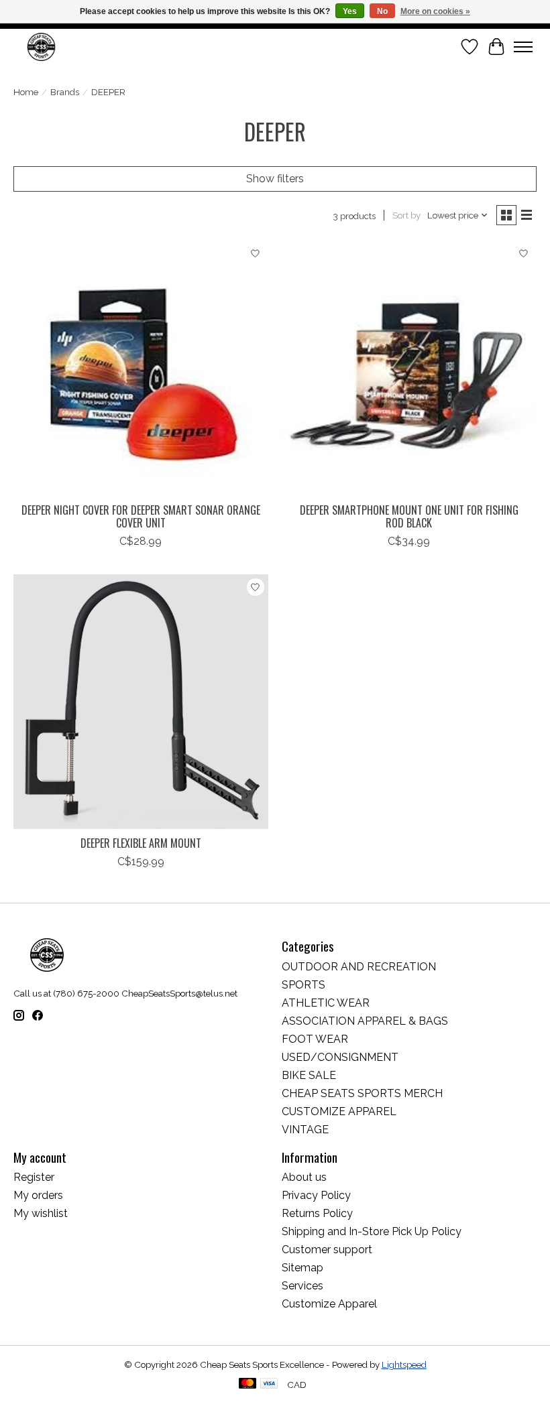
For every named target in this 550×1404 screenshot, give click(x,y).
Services (302, 1285)
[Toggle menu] (523, 47)
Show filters (275, 178)
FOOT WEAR (315, 1039)
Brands (64, 91)
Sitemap (302, 1267)
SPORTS (303, 984)
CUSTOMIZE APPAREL (339, 1111)
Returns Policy (317, 1213)
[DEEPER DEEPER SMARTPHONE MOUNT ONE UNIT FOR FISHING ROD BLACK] (409, 368)
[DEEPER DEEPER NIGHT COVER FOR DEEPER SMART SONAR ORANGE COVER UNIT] (140, 368)
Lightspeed (404, 1364)
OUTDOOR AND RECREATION (359, 966)
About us (304, 1177)
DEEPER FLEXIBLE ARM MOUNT (140, 843)
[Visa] (269, 1384)
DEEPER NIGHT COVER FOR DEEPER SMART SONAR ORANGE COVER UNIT (140, 516)
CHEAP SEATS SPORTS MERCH (362, 1093)
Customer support (327, 1249)
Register (33, 1177)
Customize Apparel (329, 1303)
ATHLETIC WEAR (326, 1003)
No (382, 11)
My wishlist (40, 1213)
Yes (350, 11)
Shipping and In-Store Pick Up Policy (371, 1231)
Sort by (406, 215)
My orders (38, 1195)
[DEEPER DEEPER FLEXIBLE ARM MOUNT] (140, 701)
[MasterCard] (247, 1384)
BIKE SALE (309, 1075)
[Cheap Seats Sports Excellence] (41, 46)
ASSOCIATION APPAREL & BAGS (365, 1021)
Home (25, 91)
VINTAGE (305, 1129)
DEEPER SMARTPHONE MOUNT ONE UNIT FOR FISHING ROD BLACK (409, 516)
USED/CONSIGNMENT (340, 1057)
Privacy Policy (316, 1195)
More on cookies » (435, 11)
